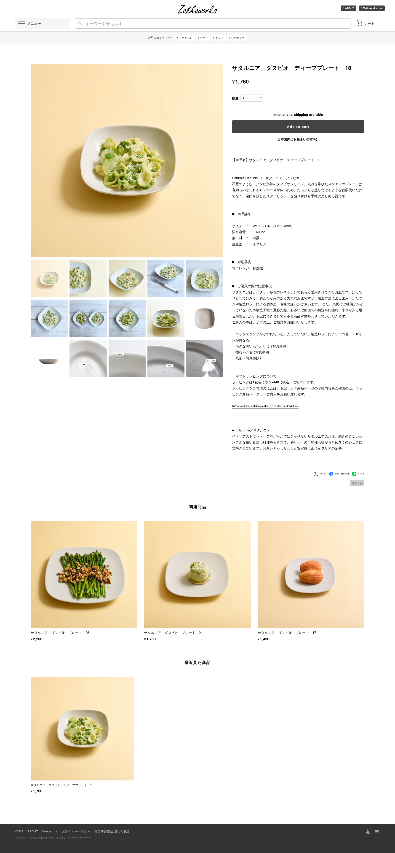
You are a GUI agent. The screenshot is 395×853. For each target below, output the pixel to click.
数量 (235, 98)
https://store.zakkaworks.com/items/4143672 (265, 405)
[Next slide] (364, 724)
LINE (361, 473)
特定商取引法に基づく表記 (112, 831)
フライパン (185, 37)
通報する (357, 483)
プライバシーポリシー (75, 831)
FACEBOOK (342, 473)
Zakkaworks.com (372, 8)
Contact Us (49, 831)
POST (323, 473)
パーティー (238, 37)
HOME (19, 831)
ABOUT (349, 8)
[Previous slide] (30, 724)
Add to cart (298, 127)
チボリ (204, 37)
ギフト (219, 37)
